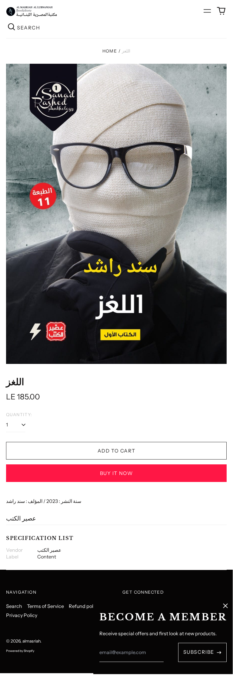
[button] (221, 10)
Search (14, 606)
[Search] (11, 27)
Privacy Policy (21, 615)
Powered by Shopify (20, 651)
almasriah (31, 641)
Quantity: (19, 414)
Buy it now (116, 473)
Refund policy (84, 606)
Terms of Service (45, 606)
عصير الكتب (21, 518)
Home (109, 51)
